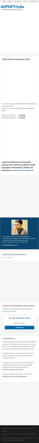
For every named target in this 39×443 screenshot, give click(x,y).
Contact (10, 438)
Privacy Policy (19, 438)
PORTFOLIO (17, 1)
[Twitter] (6, 257)
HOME (4, 1)
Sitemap (22, 440)
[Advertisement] (19, 32)
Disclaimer (15, 440)
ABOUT (25, 1)
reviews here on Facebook (22, 170)
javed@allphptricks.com (9, 245)
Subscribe (22, 117)
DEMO (10, 1)
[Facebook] (2, 257)
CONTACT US (34, 1)
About (4, 438)
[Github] (9, 257)
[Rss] (13, 257)
